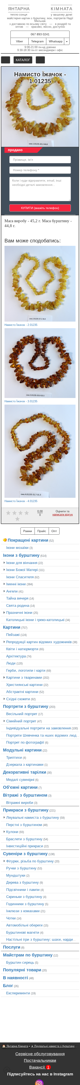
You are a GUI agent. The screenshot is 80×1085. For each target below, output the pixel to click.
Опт (54, 531)
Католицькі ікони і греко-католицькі (35, 620)
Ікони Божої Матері (22, 570)
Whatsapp (56, 41)
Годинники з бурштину (25, 904)
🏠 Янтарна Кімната (15, 1046)
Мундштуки (15, 875)
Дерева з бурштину (22, 882)
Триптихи (14, 757)
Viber (19, 41)
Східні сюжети (18, 699)
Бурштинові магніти (22, 932)
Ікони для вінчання (21, 563)
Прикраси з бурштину (25, 810)
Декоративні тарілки (24, 772)
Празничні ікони (19, 612)
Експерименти (18, 993)
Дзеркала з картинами (25, 764)
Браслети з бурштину (24, 839)
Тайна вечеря (17, 598)
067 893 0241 (40, 34)
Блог (8, 985)
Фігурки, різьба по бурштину (30, 861)
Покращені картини (28, 540)
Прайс (41, 531)
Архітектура (16, 656)
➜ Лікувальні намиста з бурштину (53, 1046)
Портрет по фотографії (25, 742)
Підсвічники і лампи (23, 889)
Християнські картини (24, 685)
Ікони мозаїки (17, 547)
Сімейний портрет (21, 721)
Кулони (12, 832)
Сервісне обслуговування (40, 1054)
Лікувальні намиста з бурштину (32, 817)
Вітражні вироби (19, 802)
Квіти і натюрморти (22, 649)
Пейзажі (13, 635)
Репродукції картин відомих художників (39, 642)
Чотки (11, 918)
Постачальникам (40, 1060)
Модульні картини (22, 750)
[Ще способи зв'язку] (67, 41)
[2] (14, 513)
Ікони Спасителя (20, 577)
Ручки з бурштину (21, 868)
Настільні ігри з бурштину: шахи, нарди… (41, 939)
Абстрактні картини (22, 692)
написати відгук (62, 514)
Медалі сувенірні (20, 779)
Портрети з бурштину (25, 706)
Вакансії (39, 1067)
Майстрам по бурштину (27, 955)
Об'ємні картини (20, 787)
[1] (8, 513)
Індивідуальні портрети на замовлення (38, 728)
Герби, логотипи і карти (25, 670)
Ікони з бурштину (21, 555)
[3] (20, 513)
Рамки (27, 531)
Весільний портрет (21, 714)
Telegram (37, 41)
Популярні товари (22, 970)
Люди (11, 663)
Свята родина (17, 605)
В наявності (15, 977)
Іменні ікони (16, 584)
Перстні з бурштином (24, 825)
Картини (11, 627)
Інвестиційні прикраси (24, 846)
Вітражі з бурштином (25, 795)
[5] (17, 519)
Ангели (12, 591)
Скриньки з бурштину (24, 897)
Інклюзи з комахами (23, 911)
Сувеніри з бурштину (25, 853)
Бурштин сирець (20, 962)
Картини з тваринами (24, 677)
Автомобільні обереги (24, 925)
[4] (26, 513)
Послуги (11, 947)
